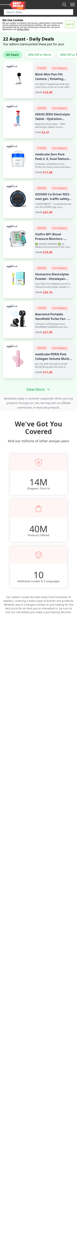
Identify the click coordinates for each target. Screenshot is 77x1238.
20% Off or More (39, 55)
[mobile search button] (64, 4)
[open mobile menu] (72, 4)
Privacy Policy (23, 29)
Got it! (70, 24)
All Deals (12, 55)
